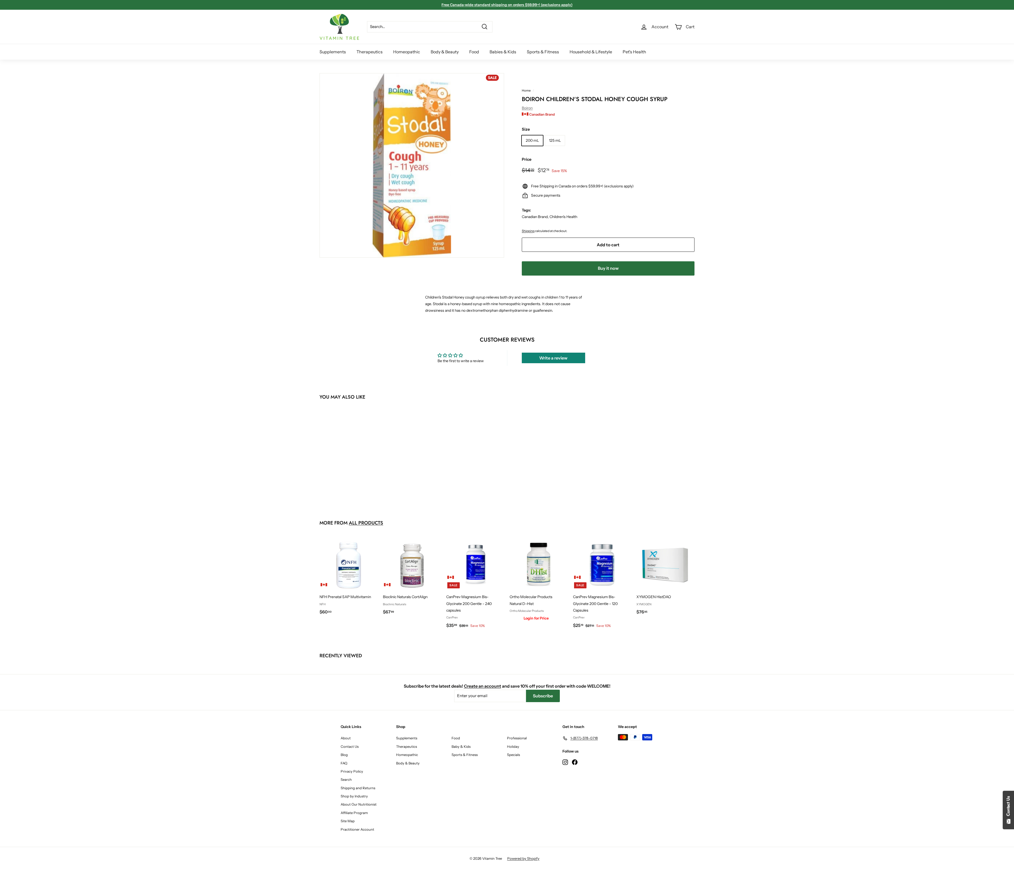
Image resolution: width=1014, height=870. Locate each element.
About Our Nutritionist (359, 804)
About (346, 738)
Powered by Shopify (523, 858)
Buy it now (608, 268)
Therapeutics (369, 51)
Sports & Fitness (543, 51)
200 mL (532, 140)
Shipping (528, 231)
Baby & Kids (461, 746)
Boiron (527, 108)
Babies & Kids (503, 51)
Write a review (553, 358)
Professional (517, 738)
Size (526, 129)
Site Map (348, 821)
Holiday (513, 746)
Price (527, 159)
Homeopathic (406, 51)
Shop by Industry (354, 796)
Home (526, 90)
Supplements (333, 51)
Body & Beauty (445, 51)
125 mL (555, 140)
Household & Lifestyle (591, 51)
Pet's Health (634, 51)
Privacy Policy (352, 771)
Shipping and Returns (358, 788)
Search (346, 779)
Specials (513, 755)
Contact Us (350, 746)
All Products (366, 522)
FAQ (344, 763)
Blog (344, 755)
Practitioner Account (357, 829)
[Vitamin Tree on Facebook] (575, 762)
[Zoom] (412, 165)
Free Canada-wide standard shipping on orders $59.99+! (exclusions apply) (507, 4)
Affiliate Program (354, 813)
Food (474, 51)
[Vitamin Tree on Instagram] (565, 762)
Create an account (482, 686)
